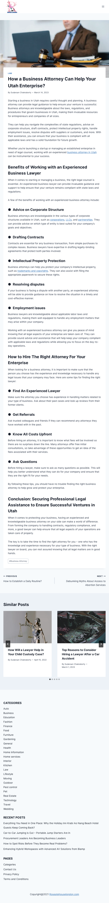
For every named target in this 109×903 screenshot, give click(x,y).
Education (9, 717)
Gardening (9, 739)
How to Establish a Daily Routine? (22, 579)
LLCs (69, 219)
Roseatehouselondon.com (64, 894)
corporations (57, 219)
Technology (9, 800)
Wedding (8, 809)
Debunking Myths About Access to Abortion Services (86, 580)
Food (6, 730)
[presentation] (27, 627)
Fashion (7, 721)
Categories (9, 864)
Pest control (10, 787)
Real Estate (9, 795)
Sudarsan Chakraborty (21, 92)
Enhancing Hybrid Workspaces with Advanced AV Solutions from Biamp (44, 849)
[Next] (101, 644)
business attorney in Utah (82, 152)
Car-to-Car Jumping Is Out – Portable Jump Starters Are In (36, 832)
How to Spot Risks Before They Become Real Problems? (35, 843)
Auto (6, 708)
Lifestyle (8, 774)
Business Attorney (18, 561)
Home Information (13, 752)
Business (8, 713)
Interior (7, 761)
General (7, 743)
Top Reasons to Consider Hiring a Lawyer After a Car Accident (80, 654)
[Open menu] (103, 6)
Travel (6, 804)
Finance (7, 726)
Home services (11, 756)
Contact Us (9, 869)
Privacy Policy (11, 874)
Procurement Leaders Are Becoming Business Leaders (34, 838)
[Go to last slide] (8, 644)
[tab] (50, 679)
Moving (7, 778)
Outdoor (8, 782)
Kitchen (7, 765)
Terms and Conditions (16, 879)
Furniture (8, 734)
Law (10, 73)
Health (7, 747)
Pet (5, 791)
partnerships (85, 219)
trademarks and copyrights (32, 270)
